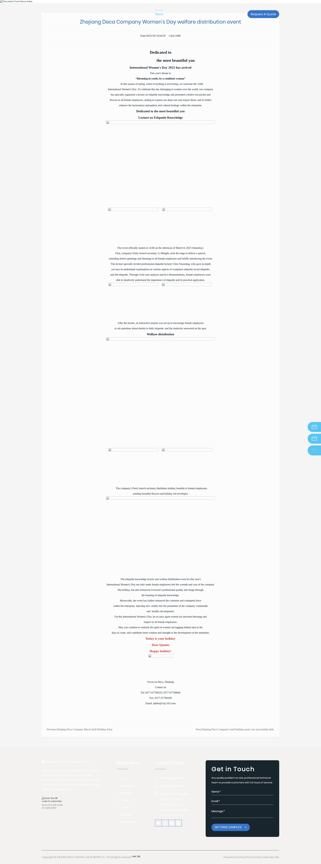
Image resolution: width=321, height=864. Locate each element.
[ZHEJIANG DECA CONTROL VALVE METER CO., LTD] (66, 14)
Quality (125, 807)
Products (127, 793)
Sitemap (268, 857)
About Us (127, 786)
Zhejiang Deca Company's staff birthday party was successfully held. (235, 729)
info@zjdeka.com (171, 786)
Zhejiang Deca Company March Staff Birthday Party (80, 729)
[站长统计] (136, 857)
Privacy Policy (254, 857)
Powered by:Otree (234, 857)
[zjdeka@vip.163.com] (314, 439)
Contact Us (128, 822)
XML (277, 857)
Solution (126, 814)
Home (125, 779)
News (124, 800)
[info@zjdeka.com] (314, 427)
